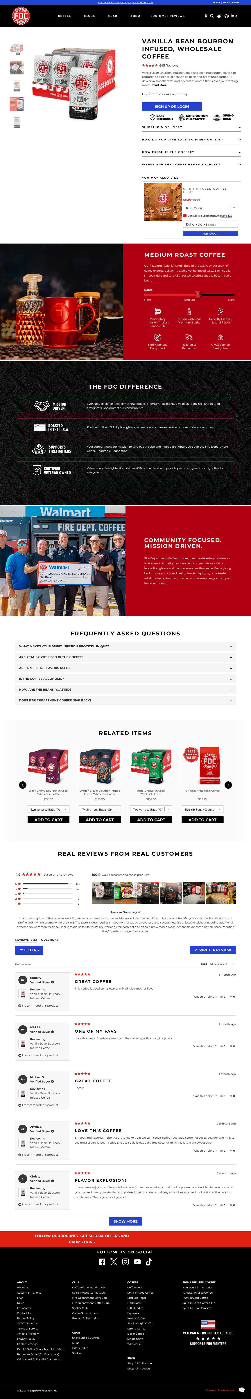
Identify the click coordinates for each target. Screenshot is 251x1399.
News (20, 1303)
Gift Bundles (80, 1348)
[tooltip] (139, 912)
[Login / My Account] (227, 16)
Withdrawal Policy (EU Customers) (39, 1359)
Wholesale (134, 1344)
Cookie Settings (27, 1344)
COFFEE (64, 16)
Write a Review (216, 951)
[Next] (228, 785)
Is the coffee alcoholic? (41, 679)
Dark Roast (134, 1303)
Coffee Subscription (85, 1313)
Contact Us (24, 1313)
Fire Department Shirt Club (89, 1297)
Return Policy (26, 1318)
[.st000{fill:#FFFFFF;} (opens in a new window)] (114, 1264)
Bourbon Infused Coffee (197, 1287)
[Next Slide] (233, 893)
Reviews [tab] (26, 940)
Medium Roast (136, 1297)
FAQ (20, 1297)
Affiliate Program (28, 1333)
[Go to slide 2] (52, 610)
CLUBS (89, 16)
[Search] (212, 15)
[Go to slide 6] (80, 610)
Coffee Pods (135, 1287)
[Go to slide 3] (59, 610)
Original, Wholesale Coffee (202, 790)
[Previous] (22, 785)
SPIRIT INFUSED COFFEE (199, 1282)
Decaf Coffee (135, 1333)
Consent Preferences (219, 1390)
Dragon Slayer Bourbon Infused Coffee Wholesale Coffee (100, 792)
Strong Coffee (136, 1328)
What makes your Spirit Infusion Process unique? (64, 646)
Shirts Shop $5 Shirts (85, 1337)
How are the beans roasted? (45, 689)
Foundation (24, 1308)
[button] (191, 65)
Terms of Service (27, 1328)
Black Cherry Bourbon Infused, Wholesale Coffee (48, 792)
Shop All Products (138, 1368)
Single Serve (135, 1339)
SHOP (131, 1358)
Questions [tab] (49, 940)
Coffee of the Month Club (88, 1287)
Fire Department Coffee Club (91, 1303)
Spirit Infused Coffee (140, 1292)
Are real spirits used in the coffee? (51, 657)
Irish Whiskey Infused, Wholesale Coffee (151, 792)
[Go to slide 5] (73, 610)
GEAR (112, 16)
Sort (204, 964)
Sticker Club (80, 1308)
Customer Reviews (167, 16)
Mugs (75, 1343)
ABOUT (136, 16)
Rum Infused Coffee (195, 1297)
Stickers (77, 1353)
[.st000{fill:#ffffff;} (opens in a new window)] (102, 1264)
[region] (164, 893)
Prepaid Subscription (85, 1318)
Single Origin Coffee (140, 1323)
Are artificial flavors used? (44, 668)
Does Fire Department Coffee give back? (55, 700)
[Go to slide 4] (66, 610)
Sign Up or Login (172, 107)
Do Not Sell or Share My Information (40, 1349)
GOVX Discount (27, 1323)
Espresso (133, 1313)
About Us (23, 1287)
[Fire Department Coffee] (21, 16)
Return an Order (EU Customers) (38, 1354)
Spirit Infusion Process (196, 1308)
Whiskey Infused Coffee (197, 1292)
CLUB (76, 1282)
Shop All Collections (140, 1363)
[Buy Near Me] (206, 16)
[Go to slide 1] (45, 610)
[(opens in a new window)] (149, 1264)
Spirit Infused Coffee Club (205, 190)
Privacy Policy (26, 1339)
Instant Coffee (136, 1318)
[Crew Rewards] (219, 15)
